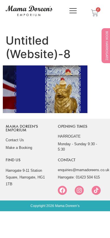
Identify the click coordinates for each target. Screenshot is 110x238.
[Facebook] (62, 190)
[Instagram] (79, 190)
